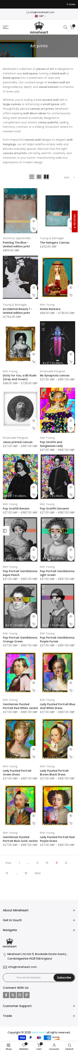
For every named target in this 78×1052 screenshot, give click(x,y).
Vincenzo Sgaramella (17, 238)
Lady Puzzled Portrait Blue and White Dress (57, 706)
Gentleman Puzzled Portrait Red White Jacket (20, 706)
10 (47, 863)
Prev (8, 863)
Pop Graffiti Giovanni (54, 508)
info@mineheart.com (42, 12)
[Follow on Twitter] (13, 995)
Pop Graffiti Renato (16, 508)
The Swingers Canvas (54, 242)
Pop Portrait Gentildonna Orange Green (20, 639)
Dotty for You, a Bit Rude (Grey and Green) (19, 377)
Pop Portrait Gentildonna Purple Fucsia (57, 639)
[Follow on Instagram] (19, 995)
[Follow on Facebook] (6, 995)
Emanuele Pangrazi (52, 371)
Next (38, 873)
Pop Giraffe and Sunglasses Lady (51, 444)
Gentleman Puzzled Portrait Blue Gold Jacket (20, 839)
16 (26, 873)
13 (7, 873)
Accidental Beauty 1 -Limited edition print (17, 311)
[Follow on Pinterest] (26, 995)
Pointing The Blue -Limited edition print (16, 244)
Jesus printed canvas (18, 442)
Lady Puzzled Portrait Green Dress (17, 772)
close (71, 4)
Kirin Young (47, 305)
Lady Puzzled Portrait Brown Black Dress (54, 772)
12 (66, 863)
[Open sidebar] (4, 530)
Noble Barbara (50, 309)
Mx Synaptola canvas (54, 375)
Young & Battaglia (52, 238)
